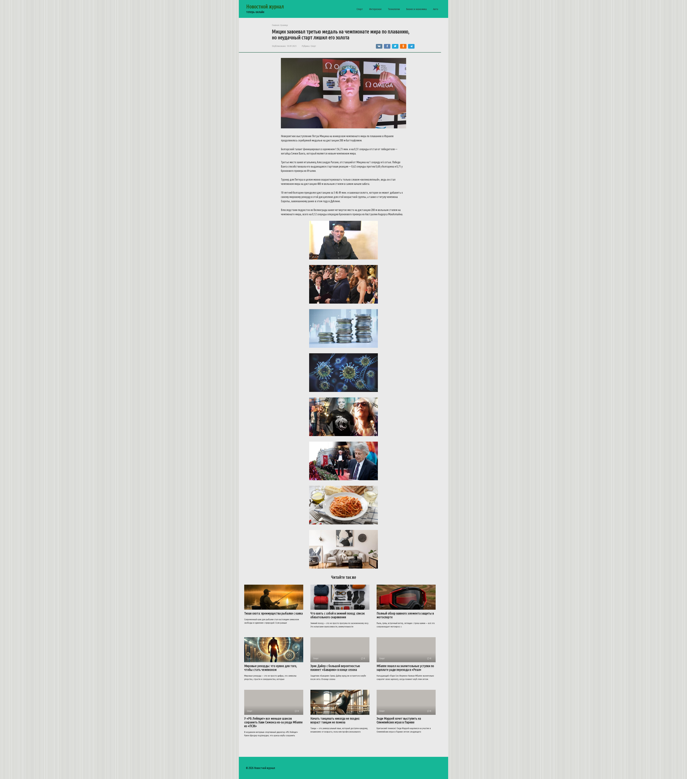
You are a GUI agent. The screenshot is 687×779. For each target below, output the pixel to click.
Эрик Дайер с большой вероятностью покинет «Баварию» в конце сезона (335, 668)
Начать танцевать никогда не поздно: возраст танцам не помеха (335, 720)
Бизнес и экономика (416, 9)
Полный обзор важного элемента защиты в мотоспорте (405, 615)
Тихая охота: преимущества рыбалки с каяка (273, 613)
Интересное (375, 9)
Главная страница (280, 25)
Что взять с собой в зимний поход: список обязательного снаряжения (337, 615)
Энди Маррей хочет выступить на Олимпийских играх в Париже (399, 720)
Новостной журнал (265, 6)
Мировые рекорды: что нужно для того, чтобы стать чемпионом (270, 668)
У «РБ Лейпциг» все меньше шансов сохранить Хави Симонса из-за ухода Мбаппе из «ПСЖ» (273, 722)
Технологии (394, 9)
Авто (435, 9)
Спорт (360, 9)
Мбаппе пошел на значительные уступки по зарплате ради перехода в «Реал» (405, 668)
